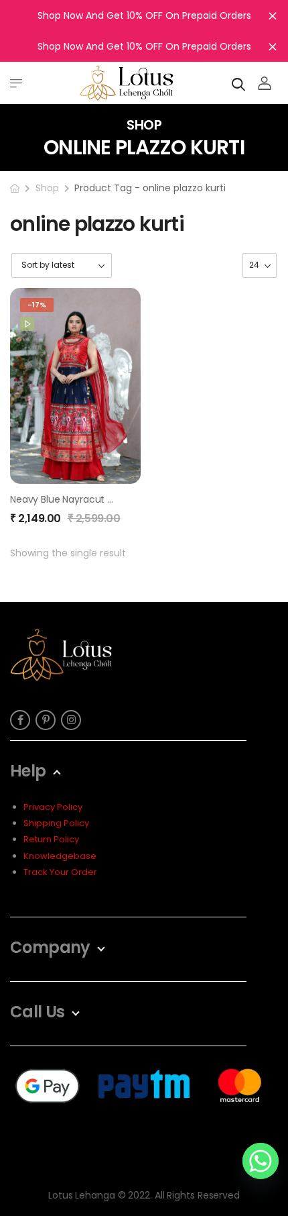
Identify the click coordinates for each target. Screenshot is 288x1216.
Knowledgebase (59, 856)
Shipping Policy (56, 823)
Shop (47, 188)
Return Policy (51, 839)
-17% (36, 304)
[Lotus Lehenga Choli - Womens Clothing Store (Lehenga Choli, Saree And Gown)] (127, 83)
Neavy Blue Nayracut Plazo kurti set (90, 499)
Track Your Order (60, 872)
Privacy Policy (52, 807)
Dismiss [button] (272, 15)
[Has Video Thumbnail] (27, 324)
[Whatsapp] (260, 1161)
